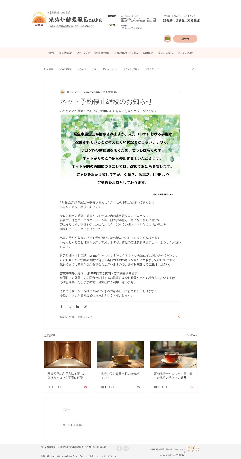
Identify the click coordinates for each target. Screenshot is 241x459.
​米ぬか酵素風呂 (68, 19)
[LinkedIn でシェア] (77, 306)
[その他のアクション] (179, 92)
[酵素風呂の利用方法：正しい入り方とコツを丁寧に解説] (67, 354)
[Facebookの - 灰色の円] (119, 448)
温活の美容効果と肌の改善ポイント (120, 375)
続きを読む (151, 69)
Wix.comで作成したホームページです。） (98, 456)
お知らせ (82, 69)
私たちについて (110, 69)
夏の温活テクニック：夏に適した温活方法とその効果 (173, 375)
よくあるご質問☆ (131, 69)
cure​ (95, 20)
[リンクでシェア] (85, 306)
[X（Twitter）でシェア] (69, 306)
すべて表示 (192, 335)
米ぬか (52, 26)
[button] (112, 16)
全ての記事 (48, 69)
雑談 (95, 69)
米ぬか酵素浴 (66, 69)
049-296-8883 (181, 20)
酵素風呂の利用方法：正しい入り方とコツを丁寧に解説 (67, 375)
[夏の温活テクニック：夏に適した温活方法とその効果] (173, 354)
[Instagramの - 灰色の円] (126, 448)
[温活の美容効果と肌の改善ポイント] (120, 354)
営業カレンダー (128, 28)
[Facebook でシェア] (61, 306)
